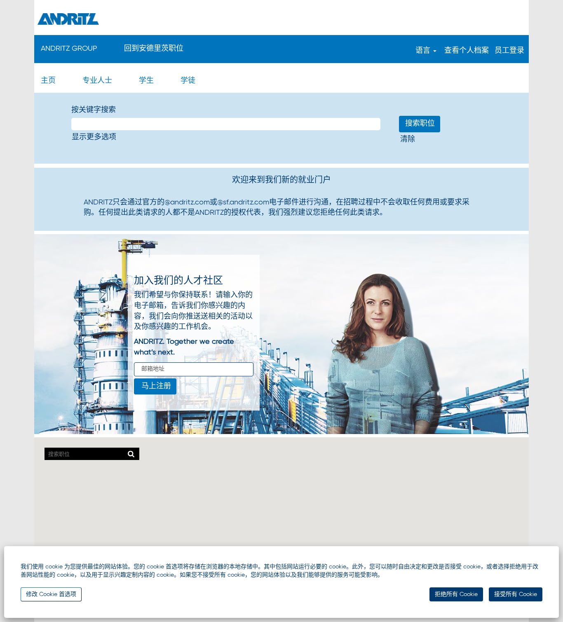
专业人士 (97, 80)
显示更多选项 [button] (94, 137)
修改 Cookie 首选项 (51, 594)
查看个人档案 (466, 50)
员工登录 (509, 50)
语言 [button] (423, 50)
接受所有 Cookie (515, 594)
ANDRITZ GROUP (69, 48)
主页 (48, 80)
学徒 (188, 80)
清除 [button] (407, 139)
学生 (146, 80)
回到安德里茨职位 (153, 48)
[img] (281, 18)
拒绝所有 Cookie (456, 594)
